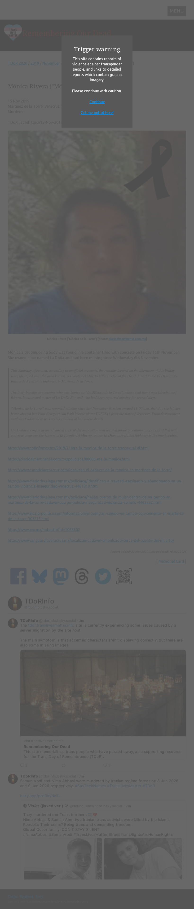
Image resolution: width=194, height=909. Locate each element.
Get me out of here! (97, 112)
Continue (97, 102)
